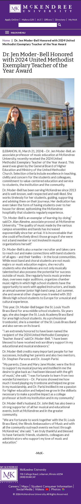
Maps (25, 486)
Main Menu (18, 32)
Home (6, 40)
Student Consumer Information (51, 486)
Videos (39, 489)
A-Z (39, 19)
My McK (73, 19)
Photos (56, 489)
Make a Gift (28, 19)
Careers (14, 486)
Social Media (24, 489)
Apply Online (12, 19)
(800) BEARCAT (28, 477)
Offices (48, 19)
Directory (60, 19)
